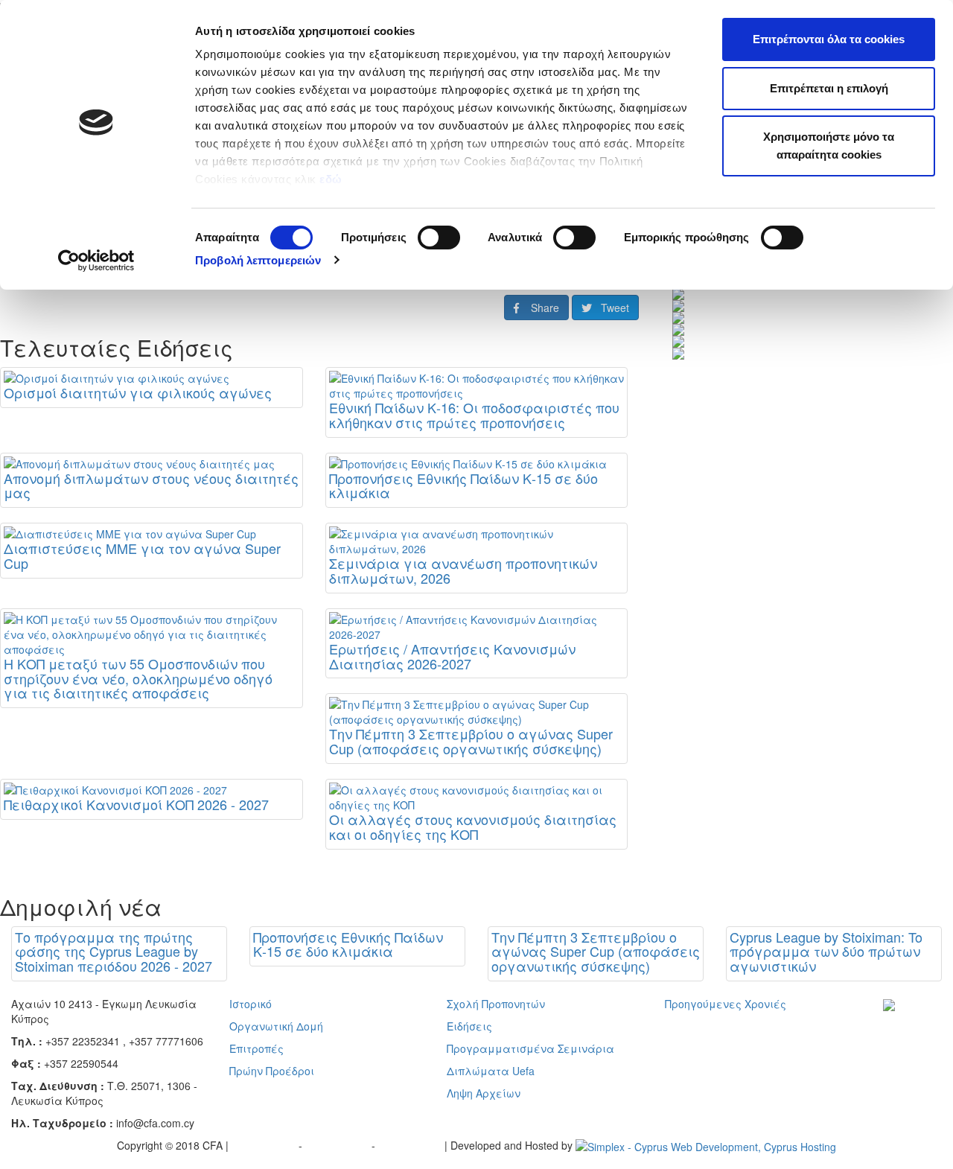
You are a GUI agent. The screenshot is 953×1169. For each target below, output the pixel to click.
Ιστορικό (250, 1003)
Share (539, 307)
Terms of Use (338, 1145)
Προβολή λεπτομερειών (258, 260)
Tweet (610, 307)
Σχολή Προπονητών (496, 1003)
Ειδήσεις (469, 1026)
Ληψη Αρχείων (483, 1093)
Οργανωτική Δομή (276, 1026)
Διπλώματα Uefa (491, 1070)
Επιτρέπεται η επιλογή (829, 88)
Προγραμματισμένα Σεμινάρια (530, 1048)
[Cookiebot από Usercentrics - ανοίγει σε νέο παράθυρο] (96, 260)
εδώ (332, 179)
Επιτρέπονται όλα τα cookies (829, 39)
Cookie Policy (411, 1145)
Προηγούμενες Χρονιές (725, 1003)
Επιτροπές (256, 1048)
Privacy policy (265, 1145)
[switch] (439, 237)
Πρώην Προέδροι (271, 1070)
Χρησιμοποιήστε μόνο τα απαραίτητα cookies (828, 145)
